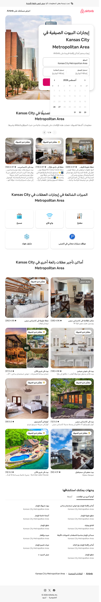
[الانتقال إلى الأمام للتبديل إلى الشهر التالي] (54, 80)
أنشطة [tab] (69, 496)
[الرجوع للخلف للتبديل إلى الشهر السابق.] (85, 80)
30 (80, 112)
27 (59, 107)
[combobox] (66, 63)
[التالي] (44, 132)
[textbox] (77, 73)
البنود (44, 597)
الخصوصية (53, 597)
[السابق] (54, 132)
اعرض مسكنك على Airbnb (18, 10)
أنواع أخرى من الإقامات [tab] (85, 496)
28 (54, 107)
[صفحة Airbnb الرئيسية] (87, 11)
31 (75, 112)
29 (85, 112)
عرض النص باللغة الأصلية (35, 3)
